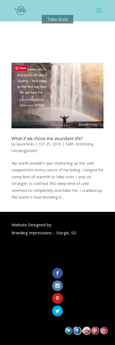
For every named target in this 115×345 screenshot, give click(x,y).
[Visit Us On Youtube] (86, 333)
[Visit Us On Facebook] (77, 333)
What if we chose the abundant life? (47, 138)
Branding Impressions (31, 232)
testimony (84, 143)
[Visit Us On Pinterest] (95, 333)
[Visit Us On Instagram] (103, 333)
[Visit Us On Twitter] (68, 333)
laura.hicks (25, 143)
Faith (69, 143)
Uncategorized (24, 150)
